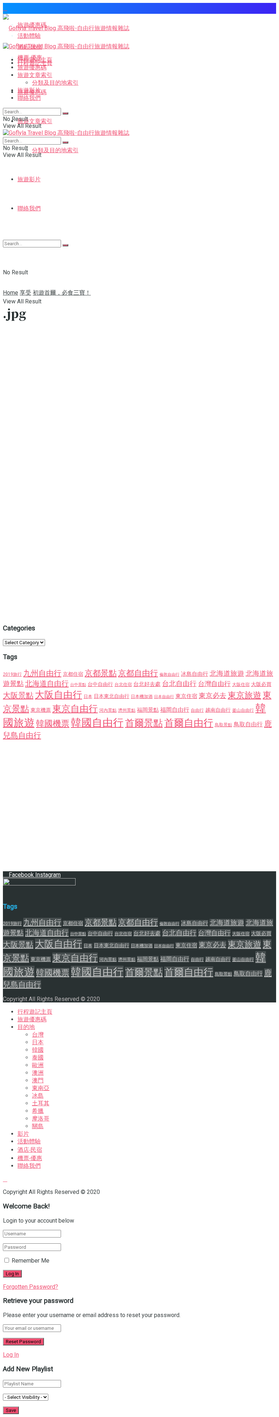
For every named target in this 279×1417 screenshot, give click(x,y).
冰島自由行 (194, 674)
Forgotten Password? (30, 1286)
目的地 (26, 1027)
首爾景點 (144, 723)
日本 (88, 696)
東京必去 (212, 695)
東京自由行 (75, 708)
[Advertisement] (139, 235)
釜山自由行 (243, 710)
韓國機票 (52, 723)
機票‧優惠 (29, 1158)
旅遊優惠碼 (31, 67)
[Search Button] (65, 113)
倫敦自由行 (169, 674)
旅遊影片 (29, 179)
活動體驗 (29, 1141)
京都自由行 (138, 673)
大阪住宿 (241, 684)
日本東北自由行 (111, 696)
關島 (38, 1126)
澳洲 (38, 1072)
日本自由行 (164, 696)
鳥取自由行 (248, 724)
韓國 (38, 1049)
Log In (11, 1354)
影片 (23, 1133)
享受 (25, 292)
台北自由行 (179, 684)
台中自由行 (100, 684)
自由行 (197, 710)
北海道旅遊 (227, 674)
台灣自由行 (214, 683)
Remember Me (30, 1260)
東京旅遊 (244, 695)
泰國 (38, 1057)
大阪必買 (261, 684)
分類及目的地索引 (55, 150)
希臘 (38, 1110)
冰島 (38, 1095)
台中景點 (78, 684)
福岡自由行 (174, 709)
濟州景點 (127, 710)
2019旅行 (12, 674)
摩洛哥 (40, 1118)
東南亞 (40, 1088)
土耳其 (40, 1103)
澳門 (38, 1080)
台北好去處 (147, 684)
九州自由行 (42, 673)
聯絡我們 (29, 97)
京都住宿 (73, 674)
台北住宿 (123, 684)
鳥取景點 (223, 724)
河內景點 (108, 710)
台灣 (38, 1034)
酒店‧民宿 (29, 1149)
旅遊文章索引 (34, 121)
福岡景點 (148, 710)
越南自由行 (218, 710)
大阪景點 (18, 695)
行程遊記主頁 (34, 59)
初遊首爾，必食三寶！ (62, 292)
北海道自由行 (47, 683)
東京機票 (41, 710)
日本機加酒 (142, 696)
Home (10, 292)
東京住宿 (186, 696)
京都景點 (101, 673)
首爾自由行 (188, 722)
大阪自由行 (58, 694)
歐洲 (38, 1065)
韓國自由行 (97, 722)
